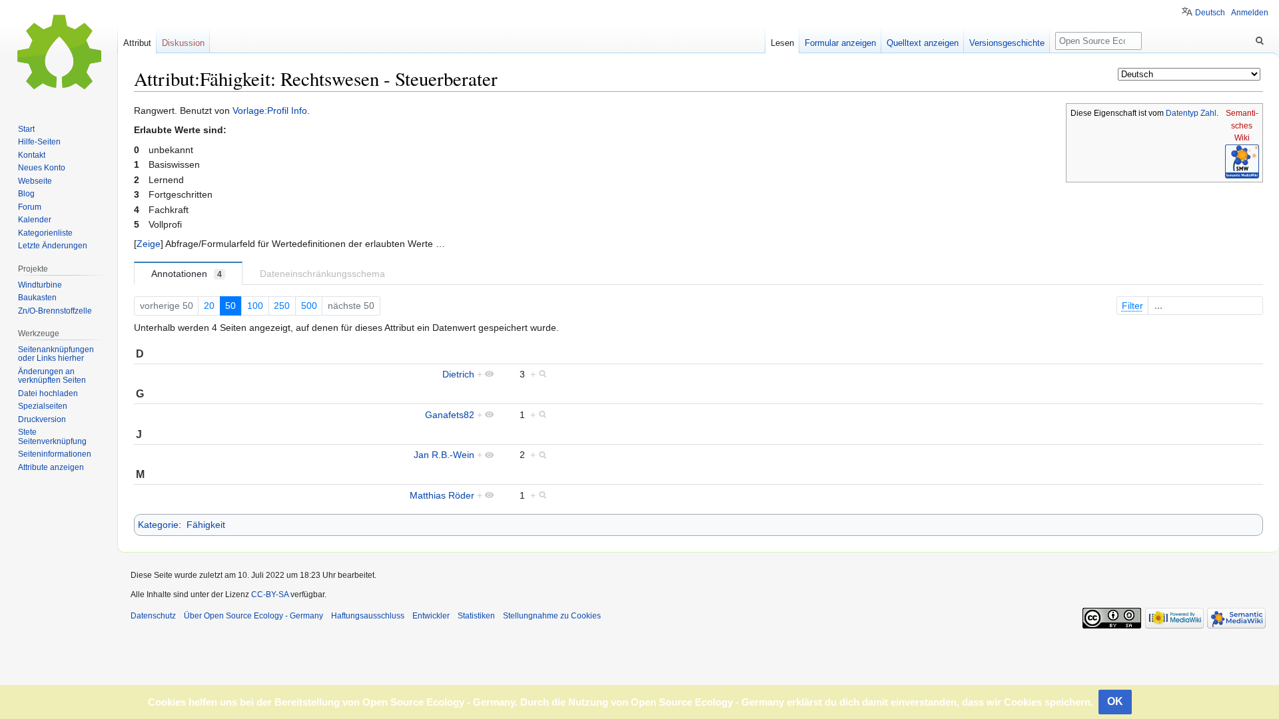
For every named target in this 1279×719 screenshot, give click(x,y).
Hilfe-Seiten (39, 141)
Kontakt (31, 155)
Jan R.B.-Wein (444, 454)
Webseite (35, 181)
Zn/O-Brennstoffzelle (55, 311)
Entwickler (431, 615)
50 (230, 305)
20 (209, 305)
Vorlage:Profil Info (269, 110)
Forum (29, 207)
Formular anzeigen (840, 43)
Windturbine (40, 285)
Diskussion (183, 43)
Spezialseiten (42, 406)
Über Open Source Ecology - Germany (253, 615)
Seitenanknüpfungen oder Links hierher (56, 354)
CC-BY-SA (269, 594)
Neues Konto (41, 167)
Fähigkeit (206, 524)
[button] (148, 243)
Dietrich (458, 374)
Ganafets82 (449, 414)
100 (255, 305)
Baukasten (37, 297)
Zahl (1208, 113)
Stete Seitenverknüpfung (52, 436)
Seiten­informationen (54, 454)
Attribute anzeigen (51, 467)
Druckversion (42, 419)
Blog (26, 193)
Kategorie (158, 524)
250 (282, 305)
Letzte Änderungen (52, 245)
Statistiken (476, 615)
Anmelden (1249, 12)
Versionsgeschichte (1007, 43)
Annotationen (186, 273)
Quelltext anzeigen (923, 43)
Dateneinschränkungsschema (322, 273)
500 (309, 305)
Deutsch (1210, 12)
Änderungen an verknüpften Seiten (52, 376)
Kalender (34, 219)
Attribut (137, 43)
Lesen (782, 43)
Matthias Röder (442, 495)
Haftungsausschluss (367, 615)
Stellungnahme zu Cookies (552, 615)
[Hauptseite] (58, 53)
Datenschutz (153, 615)
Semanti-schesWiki (1242, 125)
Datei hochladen (48, 393)
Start (26, 129)
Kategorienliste (45, 233)
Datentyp (1182, 113)
